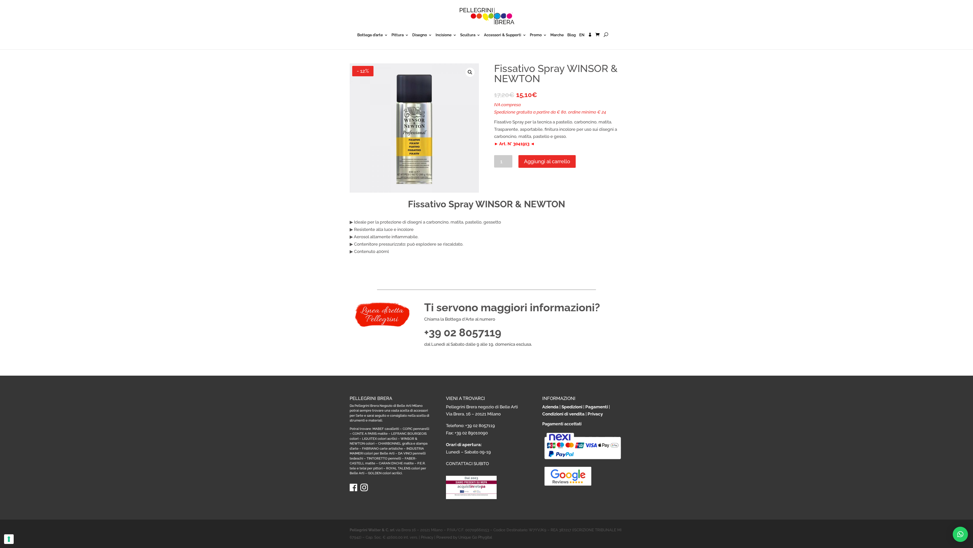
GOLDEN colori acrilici (385, 473)
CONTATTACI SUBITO (467, 463)
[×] (960, 534)
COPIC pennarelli (416, 429)
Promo (536, 35)
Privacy (595, 413)
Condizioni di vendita (563, 413)
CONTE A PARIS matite (370, 433)
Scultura (467, 35)
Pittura (397, 35)
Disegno (419, 35)
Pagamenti (596, 406)
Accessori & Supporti (502, 35)
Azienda (550, 406)
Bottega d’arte (370, 35)
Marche (557, 35)
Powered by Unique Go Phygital (464, 537)
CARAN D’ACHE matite (396, 463)
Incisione (444, 35)
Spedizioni (572, 406)
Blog (571, 35)
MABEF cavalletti (385, 429)
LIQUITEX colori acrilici (379, 439)
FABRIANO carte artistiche (382, 448)
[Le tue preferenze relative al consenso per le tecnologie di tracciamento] (9, 539)
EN (582, 35)
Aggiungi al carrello (547, 161)
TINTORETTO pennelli (384, 458)
